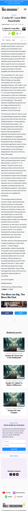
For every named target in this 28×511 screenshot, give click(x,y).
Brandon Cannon (5, 24)
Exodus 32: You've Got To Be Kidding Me (14, 357)
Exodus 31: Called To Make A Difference (14, 384)
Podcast (14, 15)
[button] (25, 9)
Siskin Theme (23, 510)
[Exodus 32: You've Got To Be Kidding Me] (14, 345)
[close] (26, 2)
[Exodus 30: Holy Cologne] (14, 399)
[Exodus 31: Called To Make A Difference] (14, 372)
